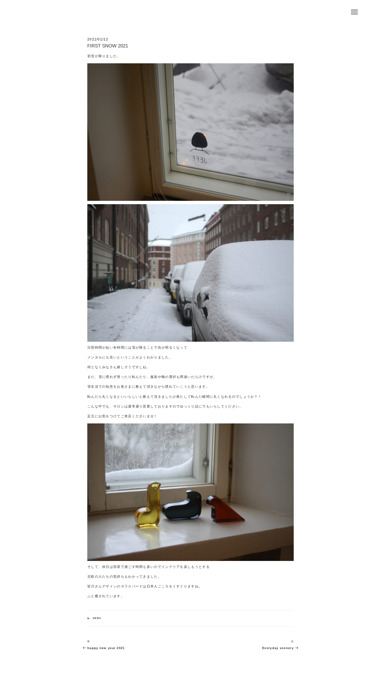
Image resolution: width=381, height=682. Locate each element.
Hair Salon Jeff (96, 14)
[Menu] (354, 12)
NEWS (97, 618)
